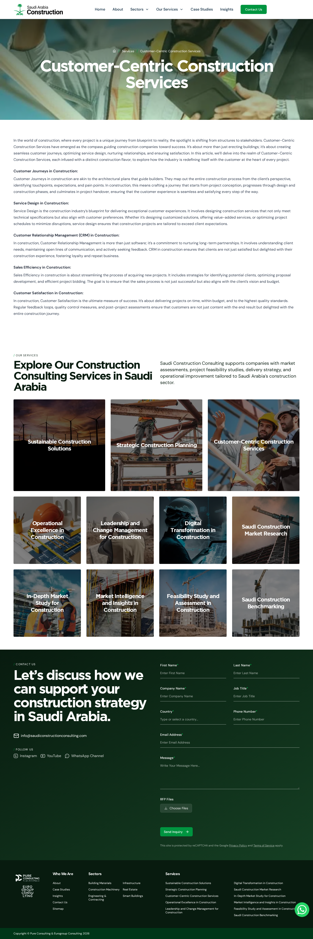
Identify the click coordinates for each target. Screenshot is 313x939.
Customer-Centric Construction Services (191, 896)
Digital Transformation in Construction (258, 883)
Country (167, 711)
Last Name (242, 665)
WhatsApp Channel (87, 755)
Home (100, 9)
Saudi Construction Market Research (257, 889)
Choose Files (179, 808)
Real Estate (130, 889)
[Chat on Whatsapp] (302, 909)
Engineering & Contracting (97, 897)
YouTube (54, 755)
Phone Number (245, 711)
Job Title (240, 688)
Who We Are (63, 873)
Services (128, 51)
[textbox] (229, 775)
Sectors (136, 9)
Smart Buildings (133, 896)
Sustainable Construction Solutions (188, 883)
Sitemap (58, 909)
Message (167, 758)
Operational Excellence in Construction (190, 902)
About (118, 9)
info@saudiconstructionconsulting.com (54, 735)
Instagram (28, 755)
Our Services (167, 9)
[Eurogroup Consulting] (38, 9)
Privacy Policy (238, 845)
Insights (226, 9)
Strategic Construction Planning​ (186, 889)
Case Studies (202, 9)
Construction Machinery (104, 889)
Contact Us (253, 9)
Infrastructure (131, 883)
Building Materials (99, 883)
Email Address (171, 735)
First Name (169, 665)
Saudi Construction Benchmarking (256, 915)
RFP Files (166, 799)
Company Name (173, 688)
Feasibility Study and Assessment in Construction (266, 909)
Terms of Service (264, 845)
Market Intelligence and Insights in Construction (265, 902)
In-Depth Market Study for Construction (260, 896)
